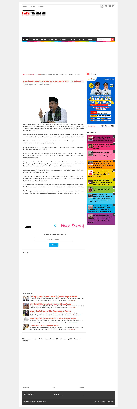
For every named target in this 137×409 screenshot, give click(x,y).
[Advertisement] (81, 23)
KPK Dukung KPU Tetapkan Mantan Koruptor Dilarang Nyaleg (50, 304)
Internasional (53, 39)
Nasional (43, 39)
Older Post (82, 387)
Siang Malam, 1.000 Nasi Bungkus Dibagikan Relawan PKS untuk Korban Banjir (102, 182)
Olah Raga (63, 39)
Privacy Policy (110, 401)
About (95, 401)
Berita (40, 84)
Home (26, 39)
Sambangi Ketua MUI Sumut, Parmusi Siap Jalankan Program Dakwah (53, 296)
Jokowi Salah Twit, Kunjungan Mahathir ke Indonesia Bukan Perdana (53, 318)
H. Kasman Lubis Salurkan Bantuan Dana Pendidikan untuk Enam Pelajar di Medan (102, 138)
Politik (48, 84)
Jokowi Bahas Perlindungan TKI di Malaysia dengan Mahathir (50, 311)
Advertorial (90, 39)
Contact (99, 401)
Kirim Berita (32, 6)
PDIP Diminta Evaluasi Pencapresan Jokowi (44, 325)
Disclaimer (104, 401)
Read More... (72, 300)
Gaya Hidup (81, 39)
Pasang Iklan (40, 6)
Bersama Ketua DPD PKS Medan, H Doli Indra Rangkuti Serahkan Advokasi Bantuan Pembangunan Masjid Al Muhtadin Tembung (100, 218)
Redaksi (25, 6)
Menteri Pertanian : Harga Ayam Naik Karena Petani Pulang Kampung (103, 146)
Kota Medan (34, 39)
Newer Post (26, 387)
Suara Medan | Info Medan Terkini (38, 401)
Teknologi (72, 39)
